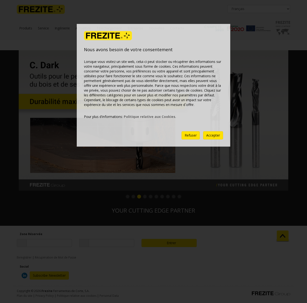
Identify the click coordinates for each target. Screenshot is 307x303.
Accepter (213, 135)
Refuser (191, 135)
